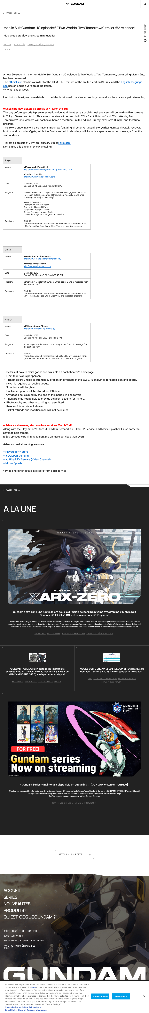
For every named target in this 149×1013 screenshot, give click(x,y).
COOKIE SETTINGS (24, 946)
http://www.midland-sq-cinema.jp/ (39, 328)
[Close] (144, 996)
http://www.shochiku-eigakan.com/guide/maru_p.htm (48, 169)
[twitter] (145, 36)
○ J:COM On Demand (16, 455)
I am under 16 (121, 996)
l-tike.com (64, 142)
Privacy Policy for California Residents (23, 1007)
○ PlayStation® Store (15, 451)
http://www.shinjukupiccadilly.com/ (39, 176)
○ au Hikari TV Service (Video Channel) (27, 459)
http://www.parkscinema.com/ (37, 266)
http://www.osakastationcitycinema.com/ (42, 258)
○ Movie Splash (12, 463)
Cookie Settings (100, 996)
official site (15, 82)
